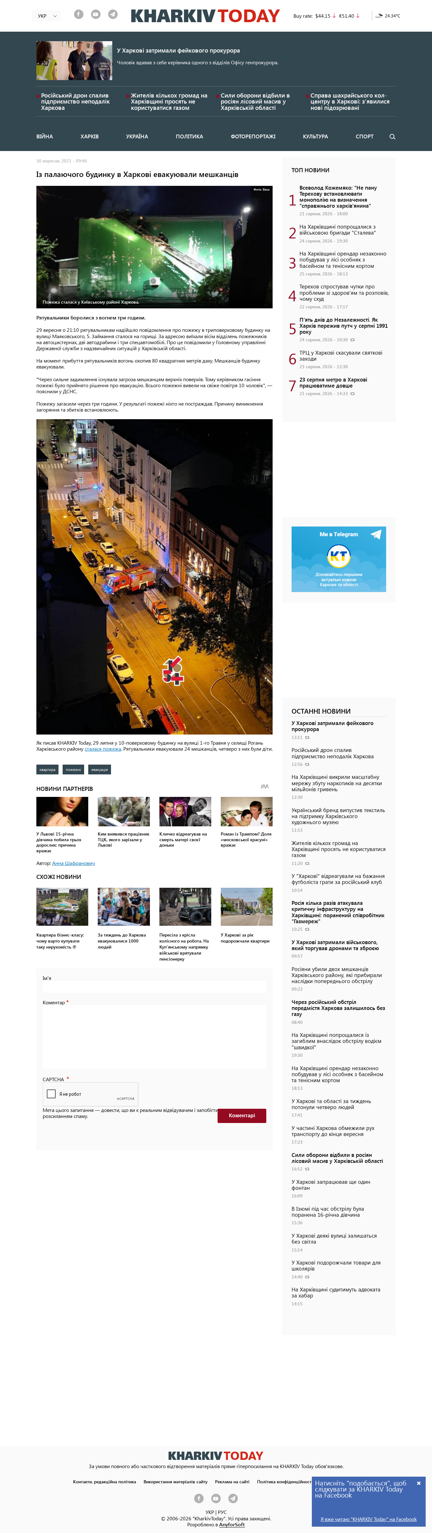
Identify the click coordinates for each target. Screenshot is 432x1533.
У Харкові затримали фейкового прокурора (178, 50)
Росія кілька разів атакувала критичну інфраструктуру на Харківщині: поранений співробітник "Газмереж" (338, 911)
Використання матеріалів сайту (175, 1481)
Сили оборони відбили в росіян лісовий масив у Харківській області (255, 101)
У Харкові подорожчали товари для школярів (336, 1265)
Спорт (364, 136)
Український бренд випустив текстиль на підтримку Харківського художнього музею (338, 815)
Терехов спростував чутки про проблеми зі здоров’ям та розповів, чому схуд (344, 292)
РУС (222, 1512)
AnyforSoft (232, 1524)
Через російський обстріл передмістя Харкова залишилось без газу (338, 1007)
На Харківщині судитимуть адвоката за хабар (336, 1292)
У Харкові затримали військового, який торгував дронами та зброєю (335, 944)
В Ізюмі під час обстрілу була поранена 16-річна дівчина (328, 1211)
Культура (315, 136)
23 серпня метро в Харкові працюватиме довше (333, 382)
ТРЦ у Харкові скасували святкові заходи (340, 355)
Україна (137, 136)
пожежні (73, 769)
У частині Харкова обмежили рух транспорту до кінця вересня (333, 1130)
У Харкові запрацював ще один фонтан (331, 1184)
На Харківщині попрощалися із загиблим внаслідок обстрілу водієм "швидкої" (336, 1040)
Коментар (54, 1002)
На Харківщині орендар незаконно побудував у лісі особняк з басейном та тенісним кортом (342, 259)
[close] (419, 1482)
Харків (90, 136)
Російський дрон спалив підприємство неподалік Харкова (75, 101)
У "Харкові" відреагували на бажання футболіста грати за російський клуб (338, 878)
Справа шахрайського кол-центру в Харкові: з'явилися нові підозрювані (350, 101)
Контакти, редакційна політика (104, 1481)
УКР (210, 1512)
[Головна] (205, 15)
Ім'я (47, 978)
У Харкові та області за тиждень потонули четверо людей (331, 1103)
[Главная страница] (216, 1456)
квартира (47, 769)
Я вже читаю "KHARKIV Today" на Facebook (369, 1519)
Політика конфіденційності (285, 1481)
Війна (44, 136)
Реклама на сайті (232, 1481)
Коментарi (242, 1115)
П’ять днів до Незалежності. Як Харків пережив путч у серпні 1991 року (343, 325)
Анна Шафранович (73, 863)
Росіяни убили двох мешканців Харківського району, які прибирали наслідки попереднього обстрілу (337, 974)
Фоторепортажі (253, 136)
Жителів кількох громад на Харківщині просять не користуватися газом (169, 101)
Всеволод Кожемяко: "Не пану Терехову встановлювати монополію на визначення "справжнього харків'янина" (338, 196)
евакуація (99, 769)
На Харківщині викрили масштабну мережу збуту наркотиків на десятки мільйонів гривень (337, 782)
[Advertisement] (339, 472)
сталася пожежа (103, 748)
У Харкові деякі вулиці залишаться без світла (334, 1238)
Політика (189, 136)
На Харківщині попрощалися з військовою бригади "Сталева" (337, 229)
